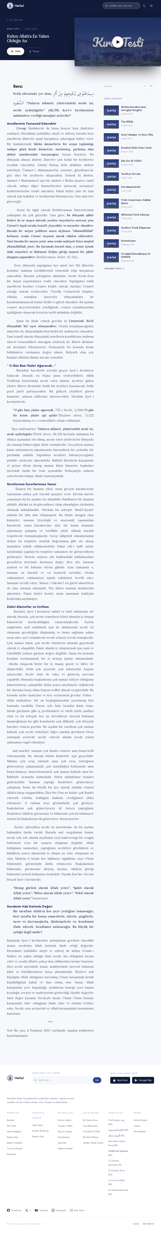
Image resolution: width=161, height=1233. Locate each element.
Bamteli (10, 1120)
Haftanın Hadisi (65, 1148)
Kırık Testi (13, 29)
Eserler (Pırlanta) (40, 1130)
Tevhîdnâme (64, 1137)
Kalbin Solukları (14, 1142)
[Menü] (151, 5)
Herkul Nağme (14, 1131)
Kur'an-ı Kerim (64, 1120)
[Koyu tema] (144, 5)
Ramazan (11, 1154)
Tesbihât (62, 1142)
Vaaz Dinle (37, 1125)
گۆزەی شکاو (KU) (116, 1135)
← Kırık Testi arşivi (15, 20)
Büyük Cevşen (65, 1131)
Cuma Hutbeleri (15, 1148)
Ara (97, 1080)
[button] (118, 42)
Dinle (17, 51)
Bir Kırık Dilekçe (90, 1137)
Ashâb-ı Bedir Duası (93, 1142)
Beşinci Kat (12, 1137)
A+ (151, 86)
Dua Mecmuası (90, 1125)
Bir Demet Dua (90, 1120)
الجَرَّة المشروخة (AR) (118, 1129)
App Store (122, 1080)
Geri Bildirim (140, 1131)
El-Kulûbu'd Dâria (91, 1131)
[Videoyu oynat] (117, 42)
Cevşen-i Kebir (65, 1125)
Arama (137, 1125)
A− (145, 86)
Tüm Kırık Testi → (114, 268)
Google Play (145, 1080)
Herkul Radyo (140, 1120)
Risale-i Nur (38, 1136)
